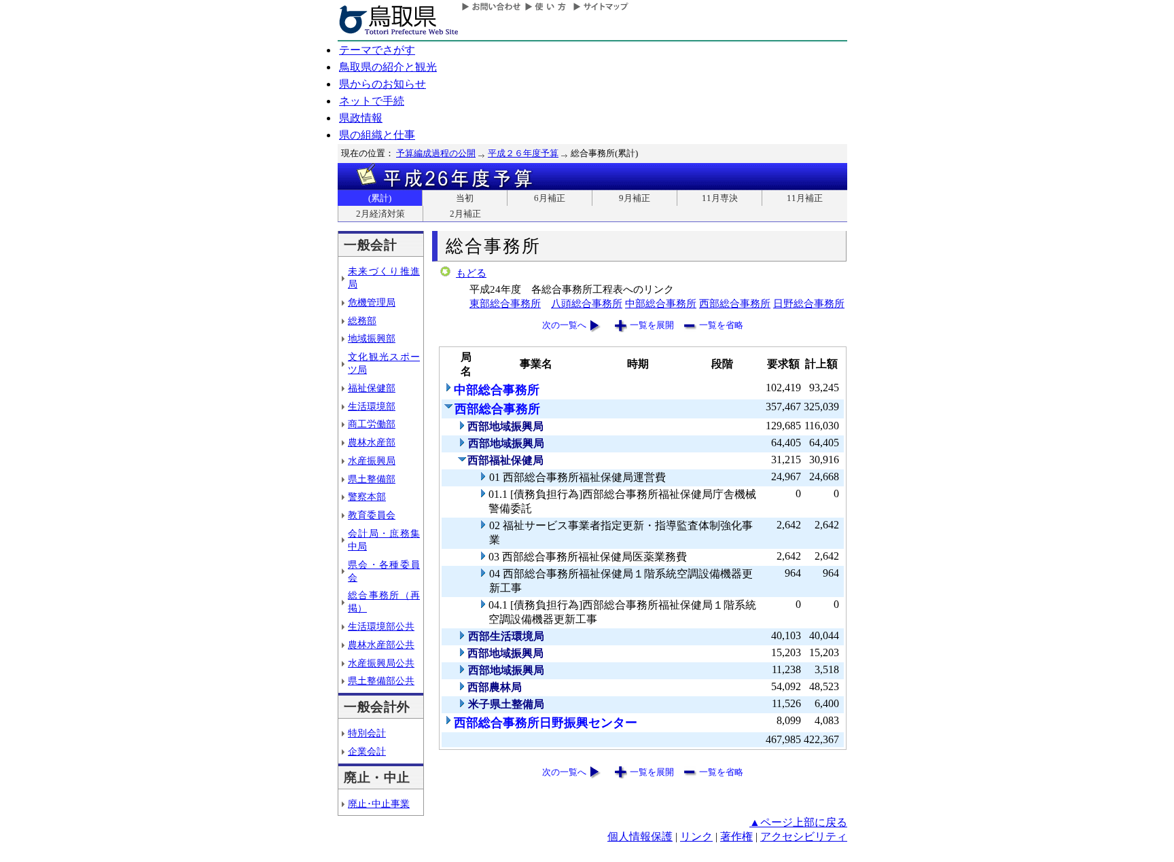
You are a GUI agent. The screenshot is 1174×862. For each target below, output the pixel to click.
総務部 (362, 320)
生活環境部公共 (381, 626)
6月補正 (549, 198)
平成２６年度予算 (523, 153)
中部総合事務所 (660, 303)
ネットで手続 (371, 101)
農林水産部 (371, 442)
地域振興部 (371, 338)
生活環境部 (371, 406)
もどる (471, 273)
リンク (696, 836)
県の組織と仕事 (377, 135)
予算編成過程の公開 (436, 153)
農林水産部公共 (381, 644)
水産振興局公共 (381, 663)
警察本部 (367, 496)
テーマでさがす (377, 50)
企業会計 (367, 751)
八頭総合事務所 (586, 303)
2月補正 (465, 214)
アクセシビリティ (803, 836)
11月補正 (805, 198)
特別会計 (367, 733)
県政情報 (361, 118)
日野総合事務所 (808, 303)
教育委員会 (371, 514)
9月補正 (634, 198)
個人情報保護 (640, 836)
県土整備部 (371, 478)
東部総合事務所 (505, 303)
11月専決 (720, 198)
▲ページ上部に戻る (798, 822)
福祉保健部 (371, 387)
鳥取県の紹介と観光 (388, 67)
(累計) (379, 198)
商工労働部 (371, 423)
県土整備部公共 (381, 680)
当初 (465, 198)
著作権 (736, 836)
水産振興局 (371, 460)
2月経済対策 (380, 214)
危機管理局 (371, 302)
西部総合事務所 (734, 303)
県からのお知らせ (382, 84)
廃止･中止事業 (379, 803)
